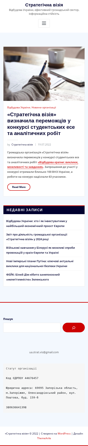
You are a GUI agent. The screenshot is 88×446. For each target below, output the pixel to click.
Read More (19, 187)
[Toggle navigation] (44, 23)
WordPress (64, 433)
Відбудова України (18, 107)
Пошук (8, 319)
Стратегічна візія (44, 4)
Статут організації (21, 368)
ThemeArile (44, 438)
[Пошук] (74, 328)
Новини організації (44, 107)
